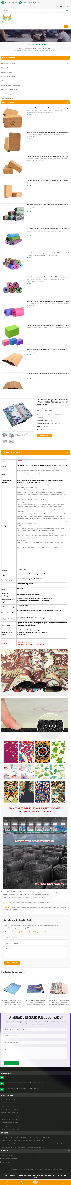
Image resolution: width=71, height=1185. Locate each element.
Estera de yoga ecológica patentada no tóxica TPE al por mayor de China (48, 253)
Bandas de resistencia (8, 76)
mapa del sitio (63, 1175)
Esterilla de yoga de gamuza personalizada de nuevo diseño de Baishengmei (35, 1000)
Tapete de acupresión (8, 98)
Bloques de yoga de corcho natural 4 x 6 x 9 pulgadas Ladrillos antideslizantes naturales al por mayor (48, 180)
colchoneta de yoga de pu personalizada (12, 1109)
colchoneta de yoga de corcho (10, 1106)
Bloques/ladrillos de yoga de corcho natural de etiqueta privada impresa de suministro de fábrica (48, 156)
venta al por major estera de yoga (11, 1126)
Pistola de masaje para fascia (10, 85)
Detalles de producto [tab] (12, 452)
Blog (54, 1175)
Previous (64, 972)
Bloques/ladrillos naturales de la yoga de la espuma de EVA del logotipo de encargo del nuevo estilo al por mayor (48, 325)
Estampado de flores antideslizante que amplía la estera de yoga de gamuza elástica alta (59, 1000)
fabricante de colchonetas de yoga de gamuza (15, 895)
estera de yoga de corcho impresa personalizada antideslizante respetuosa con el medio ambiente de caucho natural (34, 1144)
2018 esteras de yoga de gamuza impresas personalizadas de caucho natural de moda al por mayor (48, 205)
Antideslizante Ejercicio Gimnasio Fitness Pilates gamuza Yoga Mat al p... (31, 932)
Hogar (20, 48)
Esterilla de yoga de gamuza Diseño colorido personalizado (22, 1077)
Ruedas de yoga (6, 72)
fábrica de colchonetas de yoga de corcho (13, 1116)
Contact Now (45, 435)
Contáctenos (38, 1175)
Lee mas (29, 115)
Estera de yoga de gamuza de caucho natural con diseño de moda (31, 902)
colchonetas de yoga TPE (8, 1099)
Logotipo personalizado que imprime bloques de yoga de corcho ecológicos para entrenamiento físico (48, 132)
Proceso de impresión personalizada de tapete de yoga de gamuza (24, 1082)
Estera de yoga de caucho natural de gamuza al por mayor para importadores (12, 1000)
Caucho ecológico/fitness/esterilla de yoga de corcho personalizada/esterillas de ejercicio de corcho (48, 374)
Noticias (48, 1175)
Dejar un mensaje (35, 1182)
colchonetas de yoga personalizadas (42, 897)
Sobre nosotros (25, 1175)
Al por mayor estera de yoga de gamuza (31, 892)
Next (68, 972)
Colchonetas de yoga (30, 48)
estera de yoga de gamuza (53, 892)
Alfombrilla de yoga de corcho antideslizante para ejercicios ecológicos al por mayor (25, 1137)
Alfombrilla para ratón (8, 81)
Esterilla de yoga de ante (45, 48)
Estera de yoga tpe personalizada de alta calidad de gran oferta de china (48, 277)
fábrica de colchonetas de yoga (41, 895)
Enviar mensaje (12, 963)
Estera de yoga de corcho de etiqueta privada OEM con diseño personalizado (48, 349)
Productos (13, 1175)
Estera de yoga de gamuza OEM (10, 1129)
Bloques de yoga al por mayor (9, 1119)
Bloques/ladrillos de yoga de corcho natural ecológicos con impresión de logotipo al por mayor (48, 108)
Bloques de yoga (6, 68)
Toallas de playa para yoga (10, 94)
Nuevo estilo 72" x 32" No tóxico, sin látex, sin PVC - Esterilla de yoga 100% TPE (48, 229)
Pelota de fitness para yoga (10, 89)
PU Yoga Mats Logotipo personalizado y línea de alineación (22, 1088)
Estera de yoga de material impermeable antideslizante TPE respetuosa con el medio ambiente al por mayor (48, 301)
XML (35, 1178)
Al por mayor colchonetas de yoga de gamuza (15, 897)
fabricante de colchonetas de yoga (11, 1113)
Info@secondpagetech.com (31, 3)
